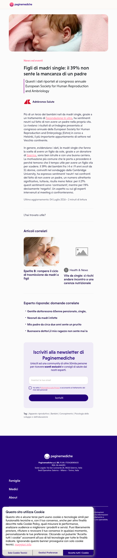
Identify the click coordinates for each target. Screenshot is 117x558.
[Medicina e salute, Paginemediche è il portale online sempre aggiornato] (21, 4)
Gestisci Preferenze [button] (48, 552)
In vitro (68, 118)
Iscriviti (59, 397)
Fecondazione (55, 118)
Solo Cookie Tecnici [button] (17, 552)
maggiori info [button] (23, 544)
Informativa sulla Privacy (50, 388)
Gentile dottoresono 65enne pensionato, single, (56, 311)
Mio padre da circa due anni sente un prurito (54, 324)
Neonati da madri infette (42, 317)
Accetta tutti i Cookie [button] (78, 552)
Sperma (31, 155)
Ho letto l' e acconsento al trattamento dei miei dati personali (59, 389)
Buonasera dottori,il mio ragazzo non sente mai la (57, 331)
